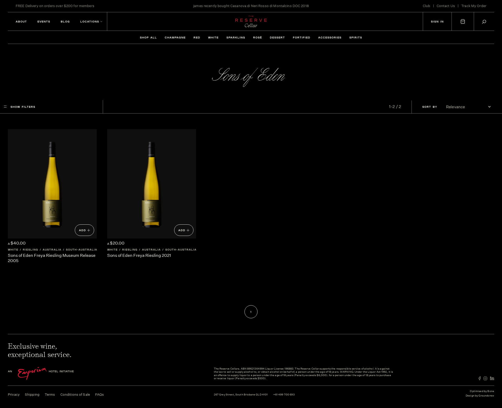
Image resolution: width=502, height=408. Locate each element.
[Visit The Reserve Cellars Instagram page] (485, 378)
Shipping (32, 394)
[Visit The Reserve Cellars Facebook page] (479, 378)
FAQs (99, 394)
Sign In (437, 21)
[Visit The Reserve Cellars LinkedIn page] (492, 378)
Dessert (277, 37)
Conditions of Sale (75, 394)
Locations (89, 21)
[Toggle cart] (463, 21)
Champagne (175, 37)
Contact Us (446, 6)
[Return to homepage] (251, 21)
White (213, 37)
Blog (65, 21)
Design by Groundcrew (480, 396)
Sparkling (235, 37)
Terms (50, 394)
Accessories (329, 37)
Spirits (355, 37)
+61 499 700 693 (284, 394)
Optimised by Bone (482, 391)
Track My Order (473, 6)
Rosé (257, 37)
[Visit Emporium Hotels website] (50, 373)
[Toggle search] (484, 21)
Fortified (301, 37)
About (21, 21)
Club (426, 6)
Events (43, 21)
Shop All (148, 37)
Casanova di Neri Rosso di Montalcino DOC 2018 (269, 6)
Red (196, 37)
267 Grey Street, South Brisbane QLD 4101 (241, 394)
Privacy (14, 394)
